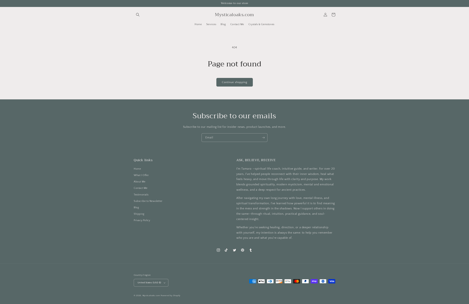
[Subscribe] (263, 137)
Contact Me (140, 188)
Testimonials (141, 194)
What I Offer (141, 175)
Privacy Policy (142, 220)
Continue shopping (234, 82)
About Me (139, 181)
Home (137, 168)
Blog (136, 207)
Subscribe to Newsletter (148, 201)
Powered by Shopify (171, 295)
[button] (138, 15)
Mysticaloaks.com (151, 295)
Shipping (139, 214)
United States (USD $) (149, 282)
